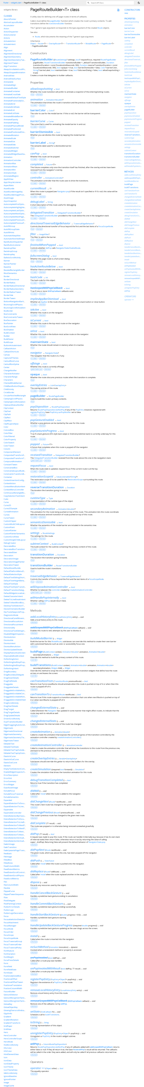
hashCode (36, 277)
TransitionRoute (73, 43)
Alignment (8, 50)
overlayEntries (38, 385)
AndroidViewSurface (12, 79)
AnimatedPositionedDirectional (17, 132)
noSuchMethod (39, 947)
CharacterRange (10, 377)
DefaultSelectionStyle (13, 574)
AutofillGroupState (11, 229)
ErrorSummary (10, 781)
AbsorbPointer (10, 19)
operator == (37, 1068)
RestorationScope (75, 479)
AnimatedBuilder (11, 88)
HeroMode (8, 1042)
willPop (64, 1004)
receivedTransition (41, 455)
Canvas (7, 355)
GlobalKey (8, 1004)
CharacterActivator (12, 373)
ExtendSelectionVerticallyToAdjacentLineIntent (23, 838)
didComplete (38, 823)
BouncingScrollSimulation (14, 308)
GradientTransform (12, 1023)
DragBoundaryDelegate (14, 675)
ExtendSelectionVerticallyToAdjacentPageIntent (24, 841)
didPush (35, 860)
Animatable (8, 82)
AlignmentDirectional (13, 53)
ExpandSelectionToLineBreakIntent (19, 806)
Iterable (62, 758)
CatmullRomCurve (11, 361)
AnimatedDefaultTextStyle (15, 97)
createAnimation (40, 731)
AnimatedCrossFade (12, 94)
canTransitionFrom (41, 681)
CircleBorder (9, 392)
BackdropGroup (10, 251)
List (51, 385)
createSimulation (40, 769)
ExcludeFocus (9, 791)
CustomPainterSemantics (14, 533)
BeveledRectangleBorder (14, 270)
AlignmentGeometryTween (15, 60)
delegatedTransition (42, 212)
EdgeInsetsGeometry (12, 734)
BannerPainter (10, 264)
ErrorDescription (11, 775)
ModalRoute (91, 43)
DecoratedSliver (10, 552)
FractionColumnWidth (13, 988)
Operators (130, 296)
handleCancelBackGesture (46, 893)
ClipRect (7, 417)
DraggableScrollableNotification (17, 696)
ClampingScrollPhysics (13, 398)
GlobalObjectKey (11, 1007)
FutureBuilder (9, 991)
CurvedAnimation (11, 511)
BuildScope (8, 342)
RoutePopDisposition (61, 407)
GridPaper (8, 1026)
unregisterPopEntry (41, 1033)
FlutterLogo (9, 910)
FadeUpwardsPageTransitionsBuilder (19, 850)
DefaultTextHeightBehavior (15, 580)
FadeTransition (10, 847)
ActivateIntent (10, 44)
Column (7, 449)
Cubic (6, 499)
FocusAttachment (11, 922)
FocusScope (9, 935)
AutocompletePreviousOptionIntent (19, 220)
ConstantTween (10, 464)
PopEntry (80, 410)
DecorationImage (11, 558)
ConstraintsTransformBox (15, 474)
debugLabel (37, 201)
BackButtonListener (12, 245)
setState (35, 1011)
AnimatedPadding (11, 122)
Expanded (8, 800)
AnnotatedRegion (11, 176)
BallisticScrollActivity (12, 257)
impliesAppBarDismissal (44, 299)
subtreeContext (39, 543)
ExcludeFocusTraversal (13, 794)
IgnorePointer (10, 1079)
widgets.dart (16, 3)
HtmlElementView (11, 1054)
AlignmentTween (11, 63)
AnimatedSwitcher (11, 148)
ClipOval (7, 411)
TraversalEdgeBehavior (83, 223)
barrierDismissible (41, 132)
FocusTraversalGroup (13, 941)
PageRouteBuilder (41, 59)
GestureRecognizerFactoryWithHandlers (21, 1001)
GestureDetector (11, 994)
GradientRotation (11, 1020)
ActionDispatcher (11, 31)
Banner (7, 260)
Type (51, 498)
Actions (7, 38)
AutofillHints (9, 232)
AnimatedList (9, 110)
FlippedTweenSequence (14, 894)
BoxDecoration (10, 320)
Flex (5, 882)
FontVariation (9, 954)
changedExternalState (43, 707)
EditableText (9, 744)
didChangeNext (39, 801)
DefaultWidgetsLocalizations (16, 593)
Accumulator (9, 25)
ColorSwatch (9, 442)
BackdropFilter (10, 248)
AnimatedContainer (12, 91)
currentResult (38, 188)
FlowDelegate (9, 900)
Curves (7, 515)
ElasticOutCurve (10, 762)
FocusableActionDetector (14, 919)
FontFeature (9, 951)
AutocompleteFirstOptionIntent (17, 204)
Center (6, 367)
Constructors (132, 10)
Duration (110, 62)
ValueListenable (63, 477)
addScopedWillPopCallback (46, 627)
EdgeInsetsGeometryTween (15, 737)
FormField (8, 966)
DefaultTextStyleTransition (15, 587)
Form (6, 963)
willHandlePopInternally (44, 597)
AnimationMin (10, 169)
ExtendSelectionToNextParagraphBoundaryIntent (25, 825)
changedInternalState (43, 721)
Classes (8, 16)
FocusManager (10, 925)
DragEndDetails (10, 681)
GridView (7, 1029)
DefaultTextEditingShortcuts (16, 577)
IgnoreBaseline (10, 1076)
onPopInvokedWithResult (45, 968)
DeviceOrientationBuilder (14, 609)
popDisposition (39, 406)
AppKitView (8, 179)
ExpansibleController (12, 813)
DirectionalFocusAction (13, 621)
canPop (34, 153)
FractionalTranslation (13, 985)
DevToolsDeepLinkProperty (15, 612)
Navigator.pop (63, 191)
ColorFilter (8, 433)
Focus (6, 916)
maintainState (39, 342)
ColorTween (9, 446)
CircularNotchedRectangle (15, 395)
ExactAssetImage (11, 787)
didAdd (34, 790)
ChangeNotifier (10, 370)
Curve (51, 121)
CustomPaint (9, 527)
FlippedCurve (9, 891)
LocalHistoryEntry (64, 617)
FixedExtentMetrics (12, 869)
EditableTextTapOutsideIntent (16, 750)
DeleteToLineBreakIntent (14, 599)
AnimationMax (10, 163)
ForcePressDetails (11, 960)
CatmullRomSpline (11, 364)
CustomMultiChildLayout (14, 524)
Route (100, 28)
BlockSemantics (10, 273)
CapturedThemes (11, 358)
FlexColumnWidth (11, 885)
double (59, 100)
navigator (36, 352)
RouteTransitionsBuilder (54, 62)
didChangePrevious (41, 812)
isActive (34, 309)
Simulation (79, 769)
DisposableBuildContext (14, 656)
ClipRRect (8, 420)
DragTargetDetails (12, 712)
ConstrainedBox (10, 467)
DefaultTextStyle (11, 584)
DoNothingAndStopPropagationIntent (20, 662)
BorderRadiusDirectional (14, 286)
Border (7, 276)
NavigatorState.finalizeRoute (68, 248)
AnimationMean (10, 166)
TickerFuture (49, 861)
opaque (35, 374)
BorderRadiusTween (12, 292)
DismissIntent (9, 643)
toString (35, 1022)
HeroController (10, 1035)
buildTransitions (40, 665)
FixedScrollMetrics (11, 878)
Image (6, 1082)
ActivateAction (10, 41)
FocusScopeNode (105, 226)
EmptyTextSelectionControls (16, 769)
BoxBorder (8, 311)
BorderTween (9, 298)
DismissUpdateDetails (13, 649)
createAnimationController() (69, 737)
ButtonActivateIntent (12, 345)
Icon (5, 1057)
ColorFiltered (9, 436)
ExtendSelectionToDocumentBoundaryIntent (23, 819)
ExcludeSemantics (11, 797)
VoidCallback (46, 1012)
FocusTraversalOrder (13, 944)
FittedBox (8, 860)
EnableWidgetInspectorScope (16, 772)
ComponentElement (12, 452)
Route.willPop (79, 1049)
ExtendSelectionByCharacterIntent (18, 816)
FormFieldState (10, 969)
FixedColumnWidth (11, 866)
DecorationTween (11, 565)
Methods (129, 172)
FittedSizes (8, 863)
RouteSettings (61, 59)
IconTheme (8, 1067)
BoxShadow (9, 329)
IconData (7, 1060)
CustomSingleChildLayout (14, 540)
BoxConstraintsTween (13, 317)
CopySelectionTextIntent (14, 496)
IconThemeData (10, 1070)
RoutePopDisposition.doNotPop (51, 410)
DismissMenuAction (12, 646)
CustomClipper (10, 521)
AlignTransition (10, 66)
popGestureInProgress (43, 431)
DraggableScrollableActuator (16, 690)
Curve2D (7, 505)
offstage (35, 363)
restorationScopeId (41, 476)
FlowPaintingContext (12, 903)
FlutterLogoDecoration (13, 913)
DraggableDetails (11, 687)
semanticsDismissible (42, 522)
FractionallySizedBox (12, 976)
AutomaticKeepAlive (12, 235)
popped (35, 444)
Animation (50, 100)
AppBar (44, 302)
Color (103, 67)
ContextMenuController (14, 489)
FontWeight (9, 957)
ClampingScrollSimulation (14, 402)
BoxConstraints (10, 314)
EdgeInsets (8, 728)
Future (49, 164)
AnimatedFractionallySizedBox (16, 100)
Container (8, 477)
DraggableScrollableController (17, 693)
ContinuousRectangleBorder (16, 493)
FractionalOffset (10, 979)
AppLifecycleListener (12, 182)
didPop (49, 248)
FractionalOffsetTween (13, 982)
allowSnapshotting (41, 89)
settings (34, 533)
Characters (8, 380)
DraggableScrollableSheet (15, 700)
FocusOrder (9, 932)
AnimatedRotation (11, 135)
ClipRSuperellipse (11, 424)
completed (36, 164)
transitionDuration (42, 554)
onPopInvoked (39, 957)
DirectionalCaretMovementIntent (18, 618)
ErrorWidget (9, 784)
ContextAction (10, 483)
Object (33, 43)
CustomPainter (10, 530)
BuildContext (57, 544)
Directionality (9, 627)
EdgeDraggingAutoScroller (15, 725)
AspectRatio (9, 185)
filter (33, 234)
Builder (7, 336)
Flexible (7, 888)
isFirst (33, 331)
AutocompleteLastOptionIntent (17, 210)
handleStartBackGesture (44, 914)
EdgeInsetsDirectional (13, 731)
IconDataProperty (11, 1063)
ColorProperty (10, 439)
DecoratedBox (10, 546)
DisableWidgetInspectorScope (16, 634)
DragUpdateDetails (12, 715)
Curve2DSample (10, 508)
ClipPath (7, 414)
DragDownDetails (11, 678)
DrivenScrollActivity (12, 718)
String (35, 70)
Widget (59, 638)
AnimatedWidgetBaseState (15, 154)
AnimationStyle (10, 173)
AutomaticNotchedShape (14, 238)
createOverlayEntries (42, 758)
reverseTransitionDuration (47, 487)
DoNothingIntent (11, 668)
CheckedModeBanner (13, 383)
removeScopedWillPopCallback (48, 1001)
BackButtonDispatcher (13, 242)
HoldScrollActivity (11, 1045)
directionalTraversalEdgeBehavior (50, 223)
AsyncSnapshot (10, 201)
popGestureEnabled (42, 420)
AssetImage (9, 198)
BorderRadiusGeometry (14, 289)
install (43, 794)
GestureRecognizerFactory (15, 998)
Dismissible (8, 640)
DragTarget (9, 709)
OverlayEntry (59, 385)
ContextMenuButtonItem (14, 486)
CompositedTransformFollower (17, 455)
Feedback (8, 853)
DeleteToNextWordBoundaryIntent (19, 602)
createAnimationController (81, 590)
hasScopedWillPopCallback (46, 288)
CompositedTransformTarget (16, 458)
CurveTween (9, 518)
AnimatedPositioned (12, 129)
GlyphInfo (8, 1013)
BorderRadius (9, 282)
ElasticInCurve (10, 756)
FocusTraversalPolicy (12, 947)
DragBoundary (10, 671)
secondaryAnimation (42, 509)
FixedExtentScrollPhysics (14, 875)
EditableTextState (11, 747)
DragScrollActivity (11, 703)
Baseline (7, 267)
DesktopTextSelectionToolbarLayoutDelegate (23, 605)
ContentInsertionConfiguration (17, 480)
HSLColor (8, 1048)
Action (6, 28)
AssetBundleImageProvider (15, 195)
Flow (6, 897)
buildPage (36, 651)
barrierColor (38, 110)
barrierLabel (38, 142)
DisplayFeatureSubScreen (14, 653)
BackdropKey (9, 254)
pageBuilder (55, 21)
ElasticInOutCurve (11, 759)
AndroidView (9, 75)
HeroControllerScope (13, 1038)
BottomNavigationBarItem (15, 301)
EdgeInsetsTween (11, 740)
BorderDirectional (11, 279)
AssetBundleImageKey (13, 191)
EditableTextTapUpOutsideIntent (18, 753)
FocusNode (8, 929)
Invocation (54, 947)
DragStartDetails (11, 706)
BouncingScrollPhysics (13, 304)
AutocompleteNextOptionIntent (17, 213)
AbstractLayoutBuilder (13, 22)
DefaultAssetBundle (12, 568)
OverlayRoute (54, 43)
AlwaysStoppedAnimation (14, 72)
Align (6, 47)
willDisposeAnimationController (49, 587)
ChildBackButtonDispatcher (15, 386)
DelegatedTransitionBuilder (69, 213)
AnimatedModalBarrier (13, 116)
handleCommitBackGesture (46, 903)
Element (7, 765)
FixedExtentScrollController (15, 872)
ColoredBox (9, 430)
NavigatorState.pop (97, 842)
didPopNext (37, 850)
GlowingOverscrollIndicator (15, 1010)
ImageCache (9, 1085)
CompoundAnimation (13, 461)
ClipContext (9, 408)
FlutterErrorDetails (12, 907)
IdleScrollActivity (10, 1073)
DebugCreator (10, 543)
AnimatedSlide (10, 144)
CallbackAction (10, 348)
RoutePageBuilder (108, 59)
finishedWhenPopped (43, 245)
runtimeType (37, 498)
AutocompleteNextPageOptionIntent (19, 217)
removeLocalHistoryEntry (45, 990)
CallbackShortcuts (11, 351)
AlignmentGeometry (12, 57)
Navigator (52, 710)
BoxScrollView (10, 326)
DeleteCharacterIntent (13, 596)
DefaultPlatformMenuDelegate (17, 571)
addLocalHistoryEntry (43, 617)
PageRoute (106, 43)
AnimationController (54, 178)
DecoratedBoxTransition (14, 549)
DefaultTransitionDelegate (15, 590)
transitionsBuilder (56, 23)
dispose (34, 882)
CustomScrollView (11, 536)
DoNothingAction (11, 659)
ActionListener (10, 35)
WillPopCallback (54, 291)
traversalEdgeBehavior (43, 576)
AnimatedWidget (11, 151)
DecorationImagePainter (14, 562)
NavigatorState (51, 353)
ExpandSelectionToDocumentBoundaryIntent (23, 803)
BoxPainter (8, 323)
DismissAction (10, 637)
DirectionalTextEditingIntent (16, 631)
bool (78, 59)
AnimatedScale (10, 138)
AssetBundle (9, 188)
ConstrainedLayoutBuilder (15, 471)
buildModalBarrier (41, 638)
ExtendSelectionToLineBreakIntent (18, 822)
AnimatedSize (9, 141)
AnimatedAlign (10, 85)
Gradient (7, 1016)
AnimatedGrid (9, 104)
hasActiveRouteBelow (43, 266)
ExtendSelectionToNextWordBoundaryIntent (23, 831)
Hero (6, 1032)
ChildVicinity (9, 389)
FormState (8, 972)
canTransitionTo (40, 694)
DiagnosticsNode (11, 615)
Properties (129, 18)
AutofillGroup (9, 226)
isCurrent (35, 320)
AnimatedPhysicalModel (14, 126)
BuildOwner (9, 339)
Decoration (8, 555)
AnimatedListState (11, 113)
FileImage (8, 856)
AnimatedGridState (12, 107)
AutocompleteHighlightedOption (17, 207)
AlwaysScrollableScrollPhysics (16, 69)
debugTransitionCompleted (46, 780)
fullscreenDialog (39, 255)
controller (36, 177)
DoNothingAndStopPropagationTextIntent (22, 665)
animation (36, 99)
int (47, 277)
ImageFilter (44, 234)
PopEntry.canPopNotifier (60, 412)
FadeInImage (9, 844)
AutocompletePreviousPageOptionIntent (21, 223)
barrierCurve (37, 121)
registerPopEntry (37, 412)
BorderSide (8, 295)
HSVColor (8, 1051)
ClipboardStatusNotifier (14, 405)
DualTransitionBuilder (13, 722)
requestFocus (38, 465)
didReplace (37, 871)
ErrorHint (8, 778)
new (126, 13)
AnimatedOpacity (11, 119)
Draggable (8, 684)
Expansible (8, 809)
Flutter (6, 3)
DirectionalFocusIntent (13, 624)
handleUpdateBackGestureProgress (51, 925)
